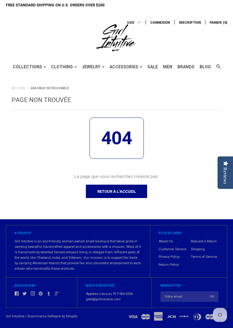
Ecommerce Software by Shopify (52, 316)
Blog (205, 66)
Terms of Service (204, 257)
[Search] (218, 69)
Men (167, 66)
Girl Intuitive (15, 316)
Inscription (190, 23)
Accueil (19, 88)
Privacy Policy (169, 257)
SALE (152, 66)
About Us (166, 241)
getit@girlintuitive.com (103, 299)
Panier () (218, 23)
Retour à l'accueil (116, 191)
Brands (185, 66)
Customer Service (172, 249)
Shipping (198, 249)
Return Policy (169, 265)
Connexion (160, 23)
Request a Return (204, 241)
